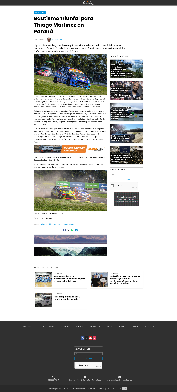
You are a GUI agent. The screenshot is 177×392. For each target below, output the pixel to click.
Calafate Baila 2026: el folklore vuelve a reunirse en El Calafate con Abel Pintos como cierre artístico (121, 92)
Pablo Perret (57, 39)
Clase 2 (44, 224)
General (109, 326)
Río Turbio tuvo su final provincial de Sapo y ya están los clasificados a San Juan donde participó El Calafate (125, 280)
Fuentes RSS (65, 326)
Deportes (40, 13)
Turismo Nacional (68, 224)
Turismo (135, 326)
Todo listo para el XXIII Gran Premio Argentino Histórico (66, 298)
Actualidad (80, 326)
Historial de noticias (45, 326)
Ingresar (150, 326)
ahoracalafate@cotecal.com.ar (120, 380)
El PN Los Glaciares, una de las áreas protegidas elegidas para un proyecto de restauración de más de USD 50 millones (121, 70)
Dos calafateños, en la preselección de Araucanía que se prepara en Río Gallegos (69, 278)
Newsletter (117, 169)
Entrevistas (95, 326)
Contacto (27, 326)
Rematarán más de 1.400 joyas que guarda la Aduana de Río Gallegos (121, 158)
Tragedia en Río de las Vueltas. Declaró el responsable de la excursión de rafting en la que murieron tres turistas (121, 113)
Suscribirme (126, 179)
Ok (125, 388)
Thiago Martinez (54, 224)
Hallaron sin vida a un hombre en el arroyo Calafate (120, 138)
